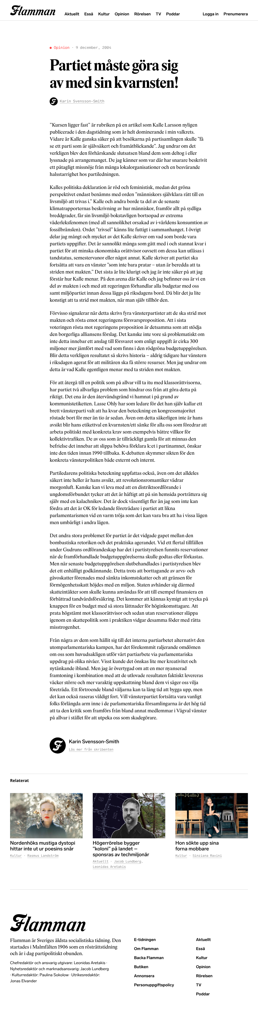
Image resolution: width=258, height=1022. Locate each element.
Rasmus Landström (43, 855)
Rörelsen (142, 14)
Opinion (122, 14)
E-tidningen (145, 939)
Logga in (210, 14)
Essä (88, 14)
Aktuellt (71, 14)
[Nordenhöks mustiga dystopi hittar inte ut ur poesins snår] (46, 815)
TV (158, 14)
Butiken (141, 967)
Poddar (173, 14)
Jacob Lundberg (127, 861)
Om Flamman (146, 949)
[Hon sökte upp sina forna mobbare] (211, 815)
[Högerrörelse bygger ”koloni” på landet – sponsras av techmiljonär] (129, 815)
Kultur (104, 14)
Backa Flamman (149, 958)
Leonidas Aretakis (109, 866)
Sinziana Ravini (207, 855)
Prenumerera (235, 14)
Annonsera (144, 976)
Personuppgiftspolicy (154, 985)
